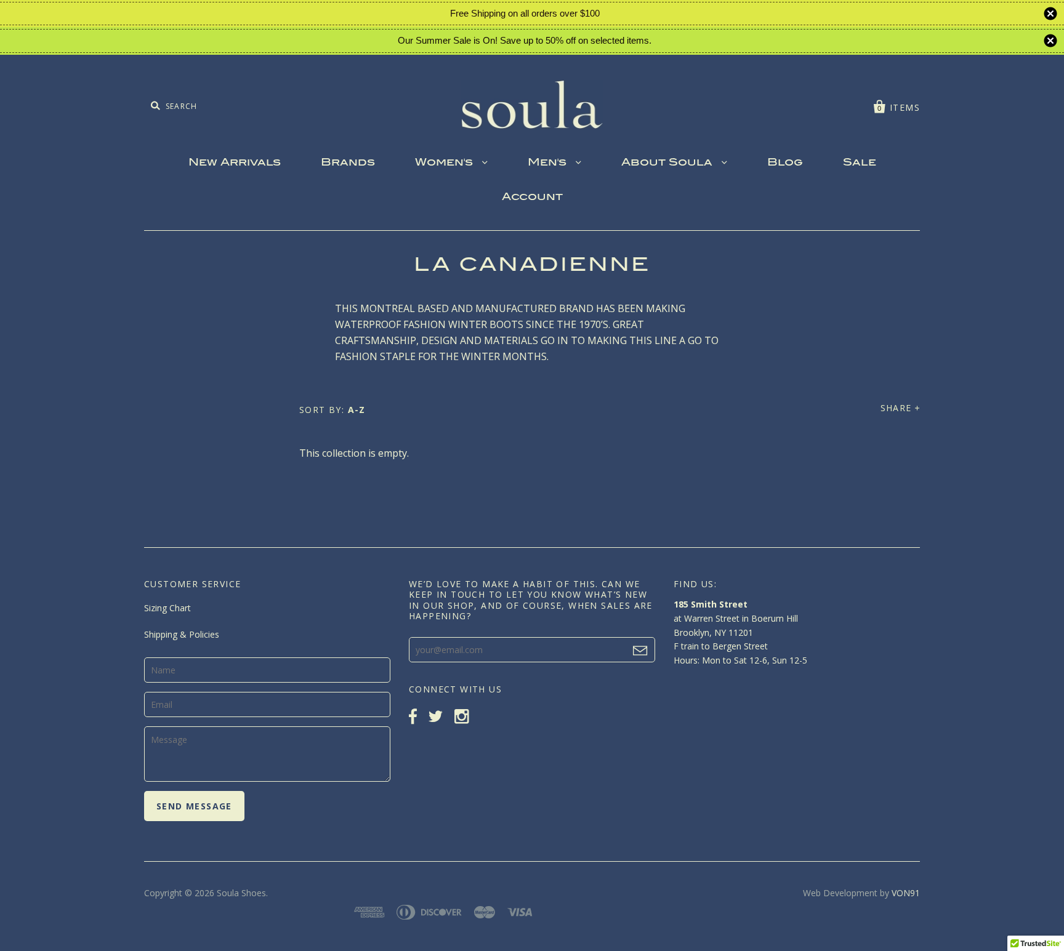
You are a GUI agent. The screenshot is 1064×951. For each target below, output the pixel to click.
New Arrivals (234, 163)
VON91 (906, 893)
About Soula (668, 163)
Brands (348, 163)
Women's (445, 163)
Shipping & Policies (181, 634)
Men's (549, 163)
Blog (785, 163)
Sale (859, 163)
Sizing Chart (167, 608)
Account (532, 198)
